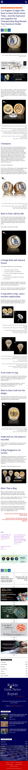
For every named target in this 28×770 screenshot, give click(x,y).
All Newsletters (19, 762)
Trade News (6, 5)
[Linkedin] (9, 30)
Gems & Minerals (4, 675)
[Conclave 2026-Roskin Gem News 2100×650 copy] (14, 559)
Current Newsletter (10, 764)
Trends (2, 671)
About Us (12, 762)
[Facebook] (2, 30)
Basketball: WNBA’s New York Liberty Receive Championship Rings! (6, 536)
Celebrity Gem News (13, 5)
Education (3, 666)
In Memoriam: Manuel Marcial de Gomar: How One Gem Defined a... (18, 729)
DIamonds (3, 673)
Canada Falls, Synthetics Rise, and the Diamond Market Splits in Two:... (18, 716)
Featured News (19, 7)
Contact (7, 762)
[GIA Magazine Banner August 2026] (14, 65)
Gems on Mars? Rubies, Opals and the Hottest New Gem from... (18, 722)
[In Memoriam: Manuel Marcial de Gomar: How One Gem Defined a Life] (4, 731)
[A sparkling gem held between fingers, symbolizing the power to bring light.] (14, 612)
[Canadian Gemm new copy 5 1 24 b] (14, 594)
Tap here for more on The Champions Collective (16, 518)
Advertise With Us (18, 764)
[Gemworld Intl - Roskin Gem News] (14, 647)
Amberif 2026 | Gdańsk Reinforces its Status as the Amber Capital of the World (7, 579)
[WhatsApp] (5, 30)
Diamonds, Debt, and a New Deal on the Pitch (21, 578)
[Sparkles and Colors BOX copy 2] (14, 629)
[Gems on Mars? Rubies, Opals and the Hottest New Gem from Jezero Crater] (4, 724)
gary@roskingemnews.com (17, 705)
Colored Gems (4, 669)
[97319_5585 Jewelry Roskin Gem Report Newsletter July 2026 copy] (14, 77)
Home (2, 5)
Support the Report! (14, 766)
